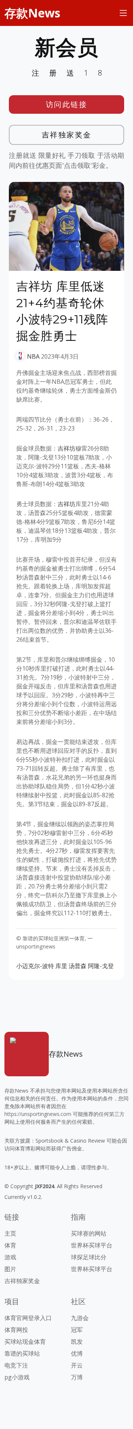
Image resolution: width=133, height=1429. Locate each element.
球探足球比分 (88, 1257)
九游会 (80, 1318)
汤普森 (77, 966)
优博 (77, 1353)
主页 (10, 1233)
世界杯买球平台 (91, 1245)
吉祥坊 (66, 448)
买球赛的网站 (88, 1233)
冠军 (77, 1330)
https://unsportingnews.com (37, 1113)
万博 (77, 1377)
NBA (33, 356)
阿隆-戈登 (101, 966)
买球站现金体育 (25, 1341)
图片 (10, 1269)
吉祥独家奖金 (67, 135)
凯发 (77, 1341)
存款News (32, 13)
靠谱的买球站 (22, 1353)
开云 (77, 1365)
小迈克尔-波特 (35, 966)
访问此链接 (67, 104)
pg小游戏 (17, 1377)
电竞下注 (16, 1365)
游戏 (10, 1257)
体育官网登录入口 (28, 1318)
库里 (61, 966)
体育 (10, 1245)
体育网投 (16, 1330)
